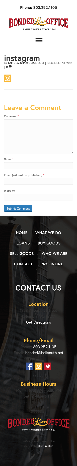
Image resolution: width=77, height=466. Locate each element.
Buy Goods (49, 243)
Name (8, 159)
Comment (11, 116)
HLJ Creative (45, 446)
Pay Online (51, 264)
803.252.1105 (44, 7)
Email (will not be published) (24, 175)
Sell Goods (22, 253)
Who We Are (54, 253)
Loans (23, 243)
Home (21, 232)
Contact (23, 264)
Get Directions (38, 322)
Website (9, 190)
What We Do (48, 232)
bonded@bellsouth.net (44, 352)
